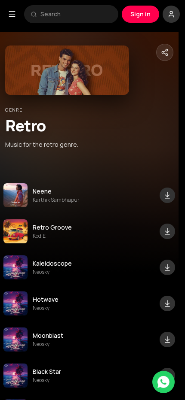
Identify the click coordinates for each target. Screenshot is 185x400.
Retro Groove (52, 227)
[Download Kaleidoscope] (167, 267)
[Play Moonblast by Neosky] (15, 339)
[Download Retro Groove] (167, 231)
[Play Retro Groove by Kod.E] (15, 231)
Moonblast (48, 335)
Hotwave (46, 299)
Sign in (140, 14)
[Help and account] (171, 14)
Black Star (47, 371)
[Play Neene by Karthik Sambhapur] (15, 195)
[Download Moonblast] (167, 339)
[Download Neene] (167, 195)
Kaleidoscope (52, 263)
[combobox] (76, 14)
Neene (42, 191)
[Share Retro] (164, 52)
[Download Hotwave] (167, 303)
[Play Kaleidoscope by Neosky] (15, 267)
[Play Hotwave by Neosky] (15, 303)
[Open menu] (12, 14)
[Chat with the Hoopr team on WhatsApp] (163, 382)
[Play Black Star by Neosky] (15, 376)
